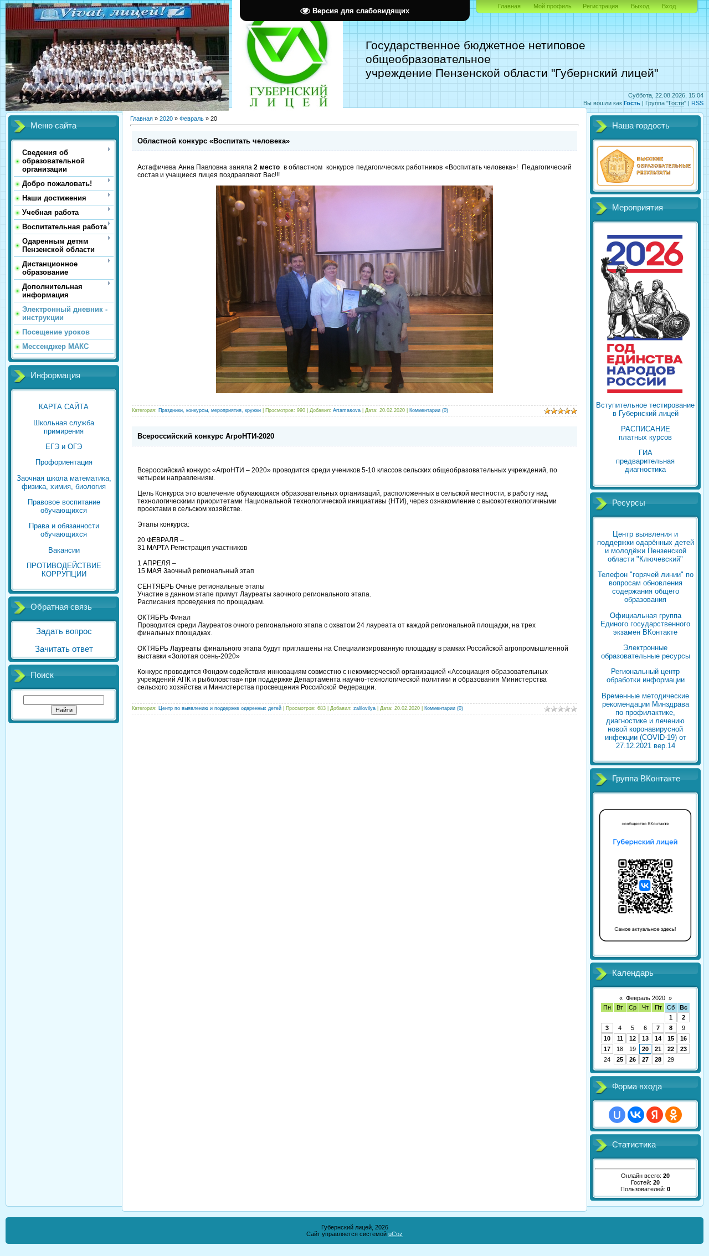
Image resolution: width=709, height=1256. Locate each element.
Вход (669, 6)
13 (645, 1038)
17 (607, 1049)
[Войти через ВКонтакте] (636, 1114)
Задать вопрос (64, 631)
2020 (166, 118)
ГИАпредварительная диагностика (645, 461)
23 (683, 1049)
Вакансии (64, 550)
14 (658, 1038)
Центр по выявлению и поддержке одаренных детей (219, 708)
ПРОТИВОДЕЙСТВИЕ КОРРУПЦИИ (64, 570)
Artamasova (347, 410)
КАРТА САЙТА (64, 407)
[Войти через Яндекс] (654, 1114)
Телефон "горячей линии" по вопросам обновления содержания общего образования (645, 587)
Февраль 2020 (645, 998)
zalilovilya (364, 708)
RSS (697, 103)
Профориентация (64, 462)
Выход (640, 6)
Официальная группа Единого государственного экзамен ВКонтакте (645, 623)
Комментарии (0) (428, 410)
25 (619, 1059)
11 (620, 1038)
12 (632, 1038)
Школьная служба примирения (63, 427)
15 (670, 1038)
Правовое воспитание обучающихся (64, 506)
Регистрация (600, 6)
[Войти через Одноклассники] (673, 1114)
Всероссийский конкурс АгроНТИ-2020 (205, 436)
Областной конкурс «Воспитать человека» (213, 141)
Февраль (191, 118)
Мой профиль (552, 6)
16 (683, 1038)
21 (658, 1049)
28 (658, 1059)
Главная (509, 6)
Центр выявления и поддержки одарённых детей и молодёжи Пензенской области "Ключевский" (645, 546)
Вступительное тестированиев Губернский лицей (645, 409)
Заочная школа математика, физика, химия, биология (64, 482)
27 (645, 1059)
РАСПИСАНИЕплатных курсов (645, 433)
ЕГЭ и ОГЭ (63, 446)
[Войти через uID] (617, 1114)
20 (645, 1049)
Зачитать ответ (64, 649)
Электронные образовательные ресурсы (645, 652)
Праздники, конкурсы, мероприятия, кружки (209, 410)
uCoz (395, 1234)
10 (607, 1038)
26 (632, 1059)
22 (670, 1049)
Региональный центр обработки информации (646, 675)
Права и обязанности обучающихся (64, 530)
